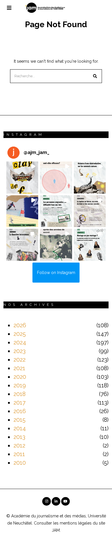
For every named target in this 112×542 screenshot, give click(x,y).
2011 (19, 454)
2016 (19, 411)
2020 (19, 376)
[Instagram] (46, 501)
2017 (19, 402)
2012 (19, 445)
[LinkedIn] (56, 501)
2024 (19, 342)
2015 (19, 419)
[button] (95, 76)
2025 (19, 333)
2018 (19, 394)
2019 (19, 385)
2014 (19, 428)
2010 (19, 462)
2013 (19, 436)
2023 (19, 351)
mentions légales (76, 523)
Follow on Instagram (56, 272)
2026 (19, 325)
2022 (19, 359)
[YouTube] (65, 501)
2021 (19, 368)
